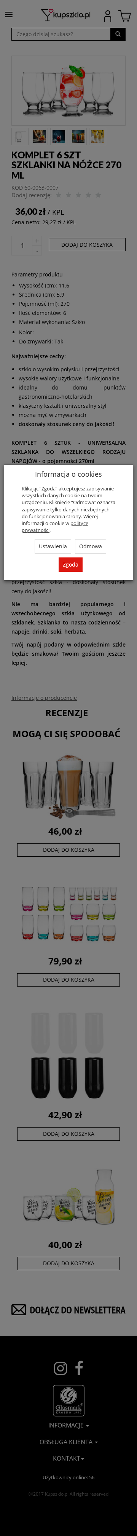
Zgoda (70, 564)
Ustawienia (53, 546)
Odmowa (90, 546)
